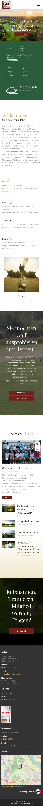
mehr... (6, 497)
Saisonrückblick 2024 (27, 531)
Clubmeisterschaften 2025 (15, 467)
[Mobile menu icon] (38, 5)
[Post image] (21, 274)
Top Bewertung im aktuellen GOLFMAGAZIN (26, 509)
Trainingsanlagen (21, 296)
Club (5, 443)
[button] (4, 274)
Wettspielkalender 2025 (28, 521)
